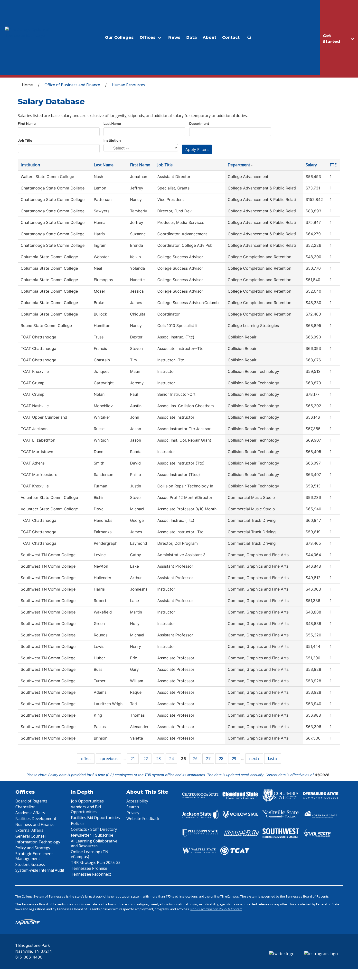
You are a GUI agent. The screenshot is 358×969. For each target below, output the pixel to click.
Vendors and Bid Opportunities (86, 809)
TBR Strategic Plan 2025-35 (96, 862)
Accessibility (137, 801)
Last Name (112, 123)
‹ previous (108, 758)
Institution (112, 140)
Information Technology (37, 842)
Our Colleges (119, 37)
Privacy (132, 812)
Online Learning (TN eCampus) (89, 854)
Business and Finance (35, 824)
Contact (231, 37)
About (209, 37)
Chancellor (25, 807)
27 (208, 758)
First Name (27, 123)
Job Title (25, 140)
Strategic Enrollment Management (34, 856)
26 (195, 758)
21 (133, 758)
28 (221, 758)
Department (199, 123)
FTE (333, 165)
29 (234, 758)
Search (132, 807)
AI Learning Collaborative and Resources (94, 843)
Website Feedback (142, 818)
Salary (311, 165)
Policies (78, 823)
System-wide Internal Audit (39, 870)
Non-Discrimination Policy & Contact (216, 909)
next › (254, 758)
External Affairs (29, 830)
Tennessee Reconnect (91, 874)
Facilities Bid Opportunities (95, 817)
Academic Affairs (30, 812)
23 (158, 758)
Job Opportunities (87, 801)
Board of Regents (31, 801)
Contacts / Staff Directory (94, 829)
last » (272, 758)
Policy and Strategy (32, 847)
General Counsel (30, 836)
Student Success (30, 864)
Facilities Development (35, 818)
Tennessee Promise (89, 868)
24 (171, 758)
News (174, 37)
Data (191, 37)
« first (86, 758)
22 (145, 758)
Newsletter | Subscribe (92, 835)
